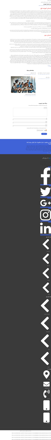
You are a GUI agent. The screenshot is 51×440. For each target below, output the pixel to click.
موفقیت (40, 5)
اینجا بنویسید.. (45, 107)
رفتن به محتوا (49, 0)
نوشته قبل (49, 65)
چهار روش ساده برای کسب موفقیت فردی (44, 73)
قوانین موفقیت (43, 74)
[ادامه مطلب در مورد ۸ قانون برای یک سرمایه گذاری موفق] (23, 92)
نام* (46, 118)
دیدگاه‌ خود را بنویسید (48, 5)
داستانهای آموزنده (43, 5)
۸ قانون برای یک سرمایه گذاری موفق (30, 94)
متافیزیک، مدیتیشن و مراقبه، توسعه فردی (46, 2)
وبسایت (46, 124)
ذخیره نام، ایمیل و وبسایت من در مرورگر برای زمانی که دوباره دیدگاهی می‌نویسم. (36, 128)
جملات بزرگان (48, 77)
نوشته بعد (49, 66)
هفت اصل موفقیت (33, 73)
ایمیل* (46, 121)
